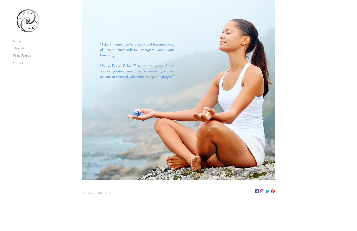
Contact (18, 63)
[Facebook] (257, 191)
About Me (19, 48)
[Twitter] (267, 191)
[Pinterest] (273, 191)
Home (17, 41)
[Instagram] (262, 191)
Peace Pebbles (22, 55)
